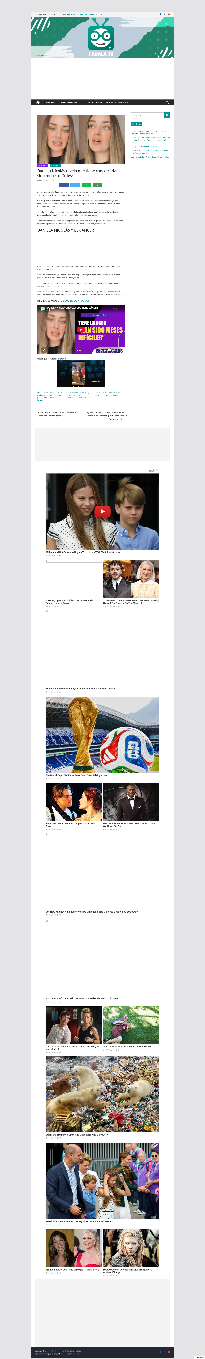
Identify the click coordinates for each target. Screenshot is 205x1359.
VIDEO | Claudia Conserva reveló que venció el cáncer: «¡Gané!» (107, 394)
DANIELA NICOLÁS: (78, 301)
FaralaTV (54, 181)
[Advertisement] (102, 75)
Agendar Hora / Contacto (117, 102)
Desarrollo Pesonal (68, 102)
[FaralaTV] (102, 18)
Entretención (42, 165)
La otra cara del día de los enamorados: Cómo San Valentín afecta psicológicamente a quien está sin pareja (150, 140)
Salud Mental (48, 102)
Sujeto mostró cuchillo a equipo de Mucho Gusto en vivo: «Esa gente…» (57, 414)
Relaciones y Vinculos (92, 102)
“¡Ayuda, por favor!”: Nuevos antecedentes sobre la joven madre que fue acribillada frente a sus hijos (105, 416)
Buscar (167, 115)
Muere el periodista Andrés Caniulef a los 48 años (86, 14)
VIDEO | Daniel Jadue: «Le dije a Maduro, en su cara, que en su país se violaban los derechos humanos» (49, 396)
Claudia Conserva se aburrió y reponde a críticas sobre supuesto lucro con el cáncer (77, 395)
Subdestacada (55, 165)
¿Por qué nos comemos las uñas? (144, 146)
